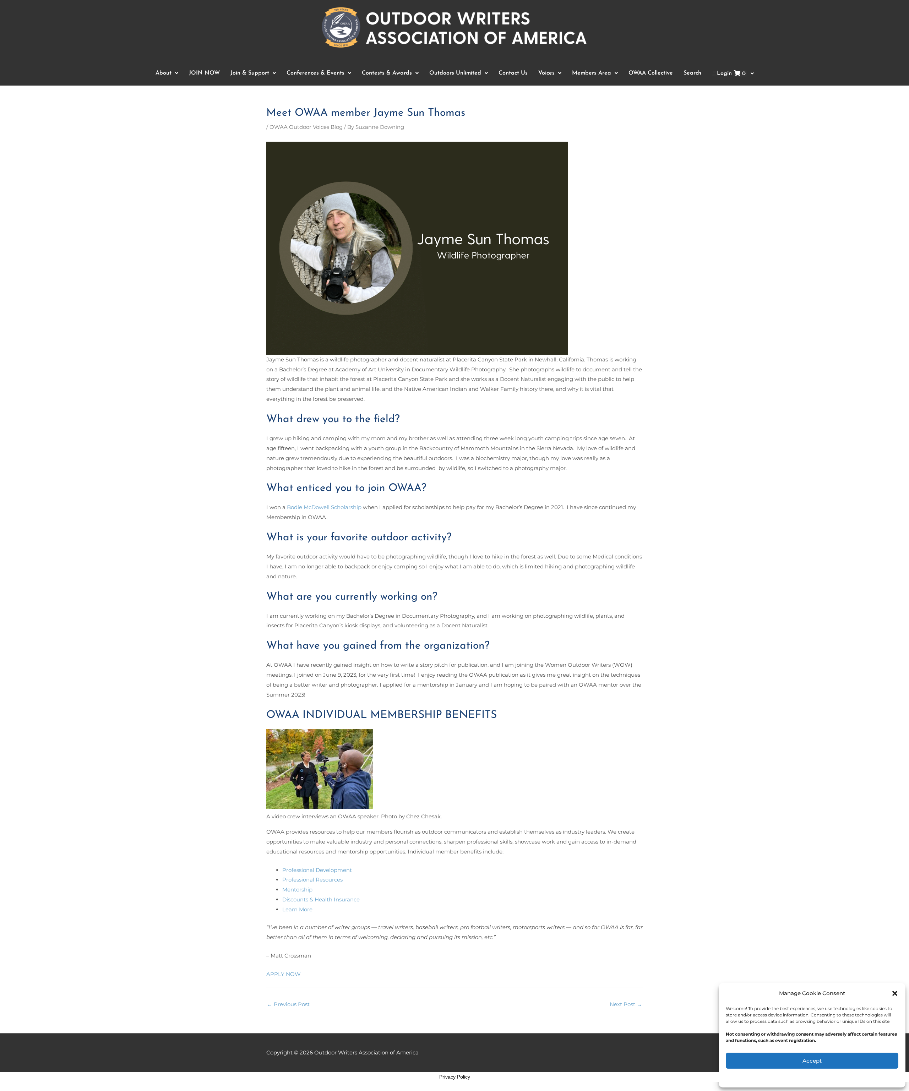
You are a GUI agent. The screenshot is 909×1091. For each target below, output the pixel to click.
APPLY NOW (283, 974)
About (164, 73)
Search (692, 73)
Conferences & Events (315, 73)
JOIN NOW (204, 73)
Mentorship (297, 889)
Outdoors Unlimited (455, 73)
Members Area (591, 73)
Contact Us (513, 73)
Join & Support (249, 73)
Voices (546, 73)
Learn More (297, 909)
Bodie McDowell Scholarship (324, 507)
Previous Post (288, 1004)
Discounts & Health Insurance (321, 899)
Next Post (626, 1004)
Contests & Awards (387, 73)
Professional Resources (312, 879)
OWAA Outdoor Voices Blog (306, 127)
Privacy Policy (454, 1077)
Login (731, 74)
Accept (812, 1060)
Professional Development (317, 870)
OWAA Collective (650, 73)
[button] (894, 993)
